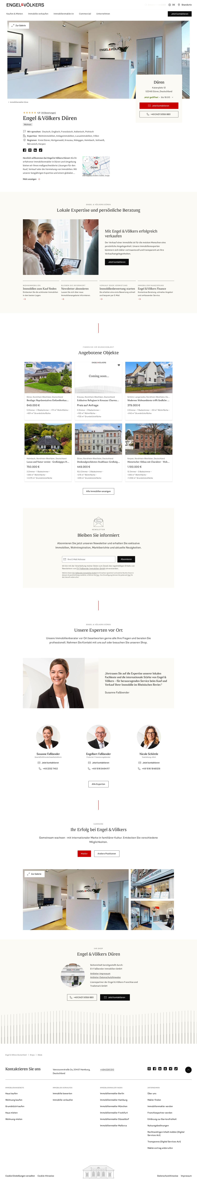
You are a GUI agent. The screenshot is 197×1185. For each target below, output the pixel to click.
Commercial (85, 13)
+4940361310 (107, 1069)
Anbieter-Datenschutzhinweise (105, 977)
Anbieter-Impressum (100, 973)
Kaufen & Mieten (14, 13)
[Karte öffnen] (96, 166)
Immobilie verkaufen (38, 13)
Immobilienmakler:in (64, 13)
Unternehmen (103, 13)
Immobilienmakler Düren (19, 102)
